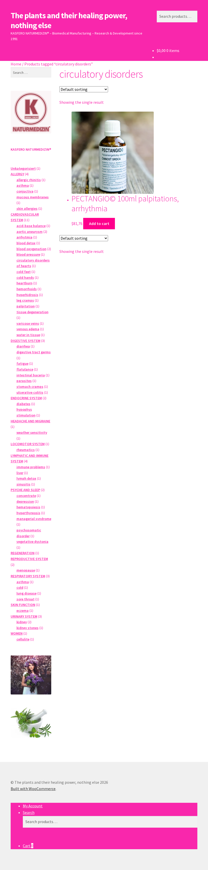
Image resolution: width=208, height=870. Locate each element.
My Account (33, 805)
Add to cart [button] (99, 223)
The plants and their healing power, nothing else (69, 20)
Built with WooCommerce (33, 788)
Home (16, 63)
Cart (28, 845)
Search (28, 812)
